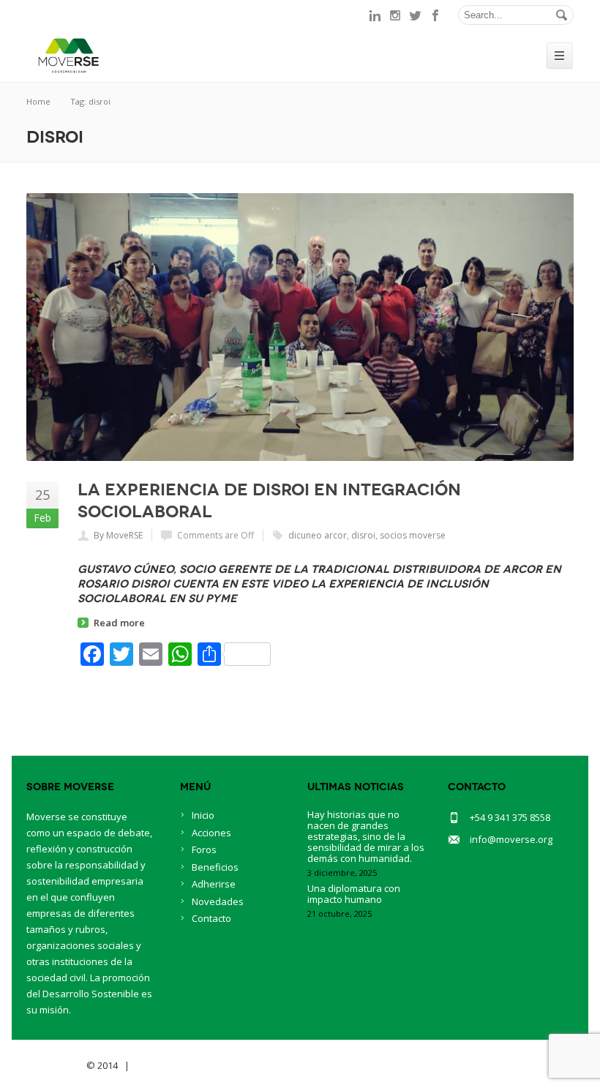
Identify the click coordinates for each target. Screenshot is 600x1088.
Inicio (203, 815)
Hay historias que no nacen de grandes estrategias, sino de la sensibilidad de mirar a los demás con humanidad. (365, 836)
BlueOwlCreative (173, 1065)
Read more (119, 622)
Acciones (211, 832)
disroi (363, 535)
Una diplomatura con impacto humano (353, 894)
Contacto (211, 918)
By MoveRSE (118, 535)
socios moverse (413, 535)
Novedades (218, 901)
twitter (415, 15)
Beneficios (215, 867)
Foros (204, 849)
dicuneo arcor (317, 535)
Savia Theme (55, 1065)
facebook (436, 15)
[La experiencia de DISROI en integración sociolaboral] (300, 327)
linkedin (374, 15)
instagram (395, 15)
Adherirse (214, 883)
